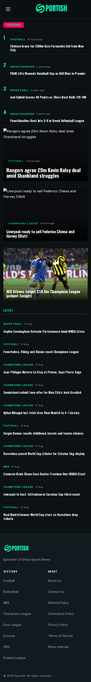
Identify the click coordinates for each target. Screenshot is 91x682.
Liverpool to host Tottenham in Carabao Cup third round (41, 494)
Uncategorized (22, 66)
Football (18, 39)
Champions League (23, 223)
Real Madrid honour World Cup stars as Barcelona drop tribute (40, 517)
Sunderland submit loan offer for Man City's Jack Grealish (42, 392)
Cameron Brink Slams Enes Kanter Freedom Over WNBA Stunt (44, 474)
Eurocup (9, 636)
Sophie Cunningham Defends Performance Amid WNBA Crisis (43, 331)
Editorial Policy (58, 602)
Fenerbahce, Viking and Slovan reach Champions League (41, 352)
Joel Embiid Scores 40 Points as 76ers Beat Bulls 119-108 (48, 97)
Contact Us (56, 591)
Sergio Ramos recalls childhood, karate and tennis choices (43, 433)
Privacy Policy (58, 625)
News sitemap (58, 647)
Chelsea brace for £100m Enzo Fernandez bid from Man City (47, 48)
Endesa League (14, 658)
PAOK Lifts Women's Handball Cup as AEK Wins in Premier (47, 73)
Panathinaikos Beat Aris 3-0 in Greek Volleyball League (47, 120)
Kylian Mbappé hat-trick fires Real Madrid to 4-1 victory (41, 413)
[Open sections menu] (8, 9)
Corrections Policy (61, 613)
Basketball (19, 90)
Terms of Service (60, 636)
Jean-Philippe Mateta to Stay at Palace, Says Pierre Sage (42, 372)
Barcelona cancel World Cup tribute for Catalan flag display (44, 454)
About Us (54, 580)
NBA (6, 466)
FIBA (6, 647)
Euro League (12, 625)
